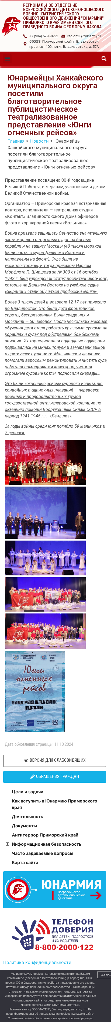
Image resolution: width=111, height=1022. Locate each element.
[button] (7, 58)
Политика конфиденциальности (37, 962)
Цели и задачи (27, 791)
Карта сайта (25, 862)
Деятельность (27, 816)
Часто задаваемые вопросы (42, 853)
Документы (24, 825)
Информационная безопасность (46, 844)
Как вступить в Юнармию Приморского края (54, 804)
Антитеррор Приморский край (45, 835)
